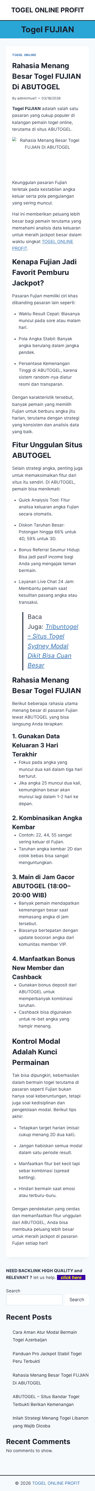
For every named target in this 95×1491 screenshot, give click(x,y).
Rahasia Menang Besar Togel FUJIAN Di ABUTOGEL (46, 76)
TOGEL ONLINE (24, 55)
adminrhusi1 (26, 98)
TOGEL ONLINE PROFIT (56, 1483)
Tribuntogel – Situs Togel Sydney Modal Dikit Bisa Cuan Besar (53, 646)
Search (13, 1290)
